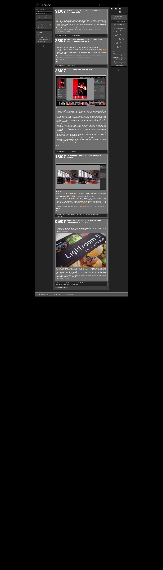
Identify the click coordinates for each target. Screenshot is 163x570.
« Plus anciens (61, 287)
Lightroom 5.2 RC (65, 35)
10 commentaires (71, 151)
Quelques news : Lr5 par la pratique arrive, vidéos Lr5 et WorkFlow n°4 (84, 221)
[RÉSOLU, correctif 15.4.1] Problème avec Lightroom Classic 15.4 (119, 30)
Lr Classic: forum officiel (43, 15)
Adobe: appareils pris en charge (44, 23)
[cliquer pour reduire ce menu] (36, 9)
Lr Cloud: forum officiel (42, 17)
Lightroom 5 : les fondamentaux (81, 282)
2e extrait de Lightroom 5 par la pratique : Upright (84, 156)
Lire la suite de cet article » (63, 31)
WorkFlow (65, 284)
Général (63, 65)
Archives (110, 5)
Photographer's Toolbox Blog (44, 35)
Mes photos (40, 11)
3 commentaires (71, 65)
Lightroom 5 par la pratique (83, 214)
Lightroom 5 (69, 282)
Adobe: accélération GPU (43, 22)
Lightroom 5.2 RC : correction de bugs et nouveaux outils (83, 11)
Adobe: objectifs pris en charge (44, 27)
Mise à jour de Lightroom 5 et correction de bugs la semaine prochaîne (84, 40)
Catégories (103, 5)
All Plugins (40, 32)
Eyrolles (73, 214)
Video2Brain (59, 284)
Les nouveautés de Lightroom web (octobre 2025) (118, 52)
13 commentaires (73, 284)
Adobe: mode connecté (42, 25)
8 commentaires (76, 35)
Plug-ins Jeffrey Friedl (42, 37)
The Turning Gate (41, 41)
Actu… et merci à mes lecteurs (79, 70)
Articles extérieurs (65, 214)
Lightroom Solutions (42, 34)
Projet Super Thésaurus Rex (44, 39)
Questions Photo (95, 214)
